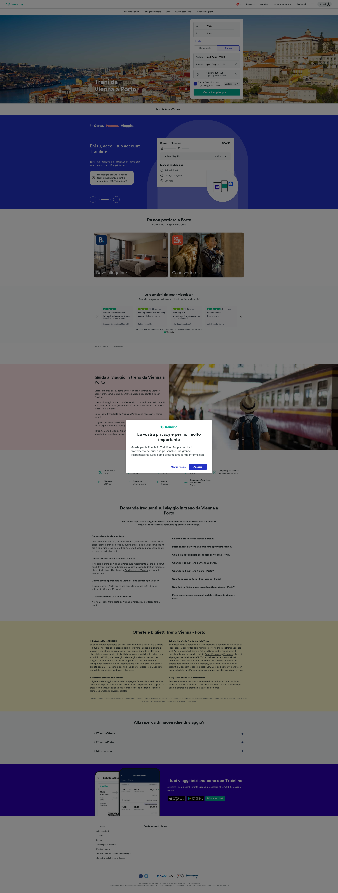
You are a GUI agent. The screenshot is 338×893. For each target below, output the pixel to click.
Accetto (197, 467)
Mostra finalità (178, 467)
